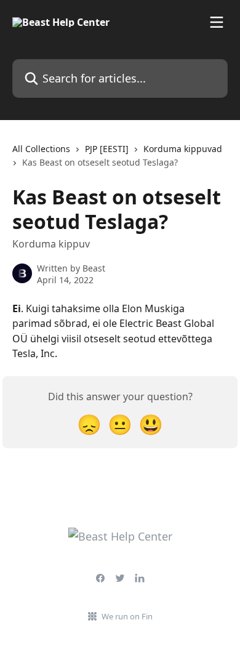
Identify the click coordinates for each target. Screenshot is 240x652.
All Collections (41, 149)
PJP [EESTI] (107, 149)
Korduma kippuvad (182, 149)
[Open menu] (217, 22)
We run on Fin (127, 616)
